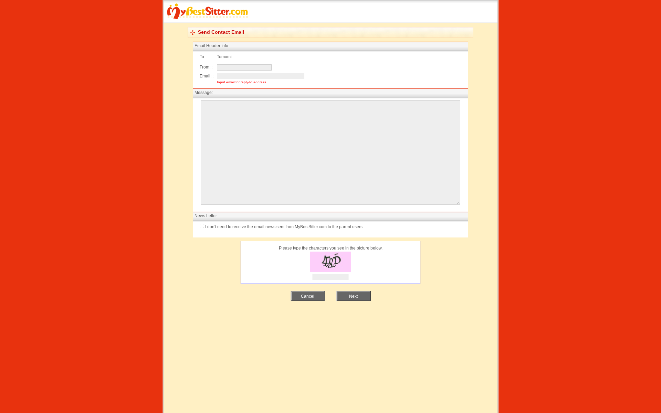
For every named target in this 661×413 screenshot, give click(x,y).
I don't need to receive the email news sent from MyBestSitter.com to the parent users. (284, 226)
